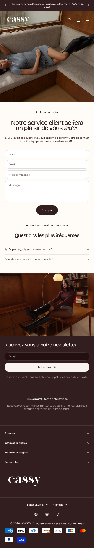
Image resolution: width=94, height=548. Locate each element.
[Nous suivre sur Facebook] (36, 514)
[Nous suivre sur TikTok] (58, 514)
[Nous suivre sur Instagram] (47, 514)
